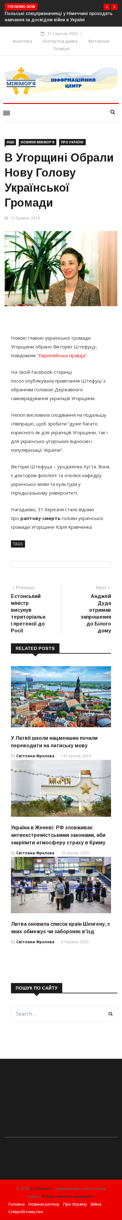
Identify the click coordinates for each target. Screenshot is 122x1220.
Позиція (61, 48)
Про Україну (72, 142)
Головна (16, 1204)
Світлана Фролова (35, 756)
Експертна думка (60, 41)
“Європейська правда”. (62, 355)
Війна (96, 1204)
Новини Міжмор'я (37, 142)
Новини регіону (43, 1204)
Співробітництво (25, 1211)
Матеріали (99, 41)
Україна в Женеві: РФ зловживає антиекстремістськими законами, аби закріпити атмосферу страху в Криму (58, 835)
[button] (107, 7)
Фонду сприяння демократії (67, 1196)
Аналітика (22, 41)
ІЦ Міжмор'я (41, 1189)
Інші (10, 142)
